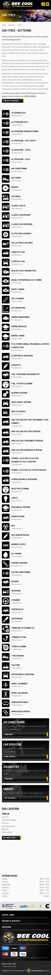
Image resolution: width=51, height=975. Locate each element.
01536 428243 (30, 96)
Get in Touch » (10, 798)
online (4, 96)
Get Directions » (9, 838)
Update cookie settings (9, 966)
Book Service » (10, 756)
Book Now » (9, 734)
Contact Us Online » (11, 101)
